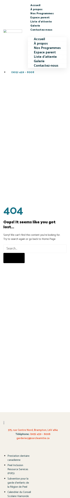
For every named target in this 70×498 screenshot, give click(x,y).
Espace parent (40, 17)
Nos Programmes (42, 13)
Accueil (35, 5)
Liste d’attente (41, 21)
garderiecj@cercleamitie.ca (32, 438)
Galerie (35, 25)
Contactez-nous (41, 30)
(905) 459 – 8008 (39, 434)
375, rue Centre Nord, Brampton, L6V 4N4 (33, 430)
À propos (36, 9)
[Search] (14, 258)
